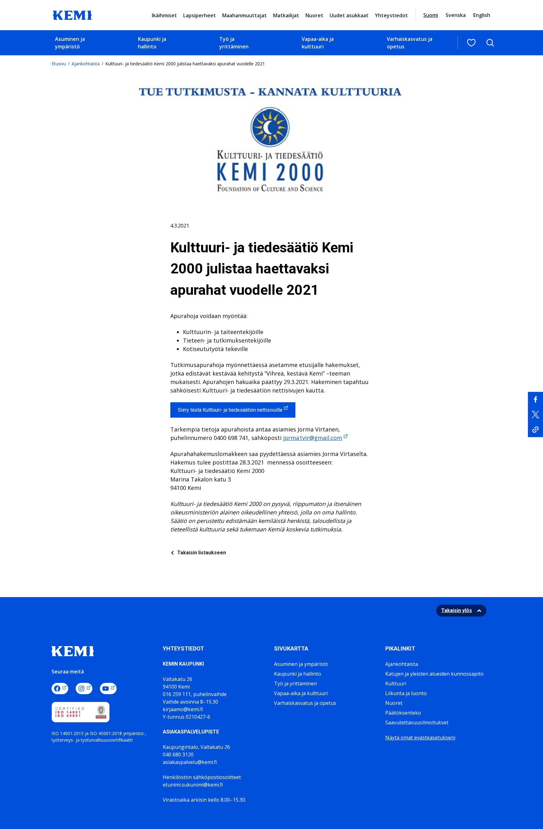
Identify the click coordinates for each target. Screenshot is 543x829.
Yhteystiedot (391, 15)
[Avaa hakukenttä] (490, 43)
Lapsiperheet (199, 15)
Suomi (430, 15)
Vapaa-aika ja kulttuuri (318, 43)
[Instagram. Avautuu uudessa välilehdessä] (84, 688)
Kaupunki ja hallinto (152, 43)
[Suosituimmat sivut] (471, 43)
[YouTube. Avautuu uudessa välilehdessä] (108, 688)
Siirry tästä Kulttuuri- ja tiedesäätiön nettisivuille (230, 410)
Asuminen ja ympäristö (70, 43)
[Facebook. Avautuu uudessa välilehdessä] (60, 688)
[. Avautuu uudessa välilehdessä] (535, 399)
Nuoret (314, 15)
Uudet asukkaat (349, 15)
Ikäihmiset (164, 15)
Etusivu (59, 64)
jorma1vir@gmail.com (312, 438)
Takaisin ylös (456, 610)
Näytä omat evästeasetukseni (420, 737)
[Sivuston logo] (72, 14)
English (481, 15)
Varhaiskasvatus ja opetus (409, 43)
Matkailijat (286, 15)
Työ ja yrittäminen (234, 43)
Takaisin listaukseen (201, 553)
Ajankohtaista (86, 64)
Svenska (456, 15)
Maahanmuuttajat (244, 15)
